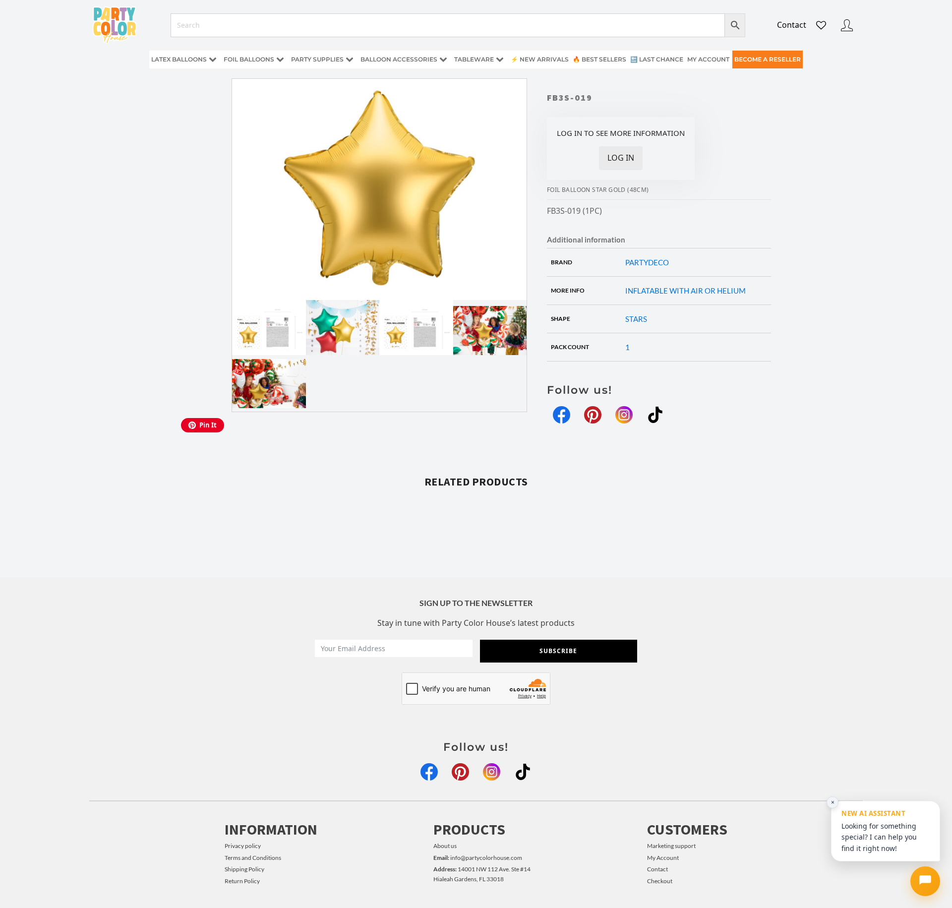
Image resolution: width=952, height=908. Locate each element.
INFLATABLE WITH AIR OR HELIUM (685, 290)
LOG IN (620, 157)
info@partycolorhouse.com (477, 857)
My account (708, 59)
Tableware (474, 59)
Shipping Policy (244, 869)
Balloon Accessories (398, 59)
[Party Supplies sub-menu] (351, 60)
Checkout (659, 881)
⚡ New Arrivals (540, 59)
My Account (663, 857)
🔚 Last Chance (656, 59)
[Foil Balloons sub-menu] (282, 60)
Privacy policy (243, 845)
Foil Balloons (249, 59)
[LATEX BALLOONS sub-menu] (215, 60)
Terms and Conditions (253, 857)
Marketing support (671, 845)
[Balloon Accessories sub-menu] (445, 60)
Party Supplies (317, 59)
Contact (791, 24)
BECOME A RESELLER (767, 59)
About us (445, 845)
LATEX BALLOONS (179, 59)
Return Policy (242, 881)
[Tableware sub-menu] (502, 60)
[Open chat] (925, 881)
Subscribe (558, 651)
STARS (636, 318)
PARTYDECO (647, 262)
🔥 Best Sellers (599, 59)
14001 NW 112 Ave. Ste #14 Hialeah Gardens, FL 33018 (482, 873)
